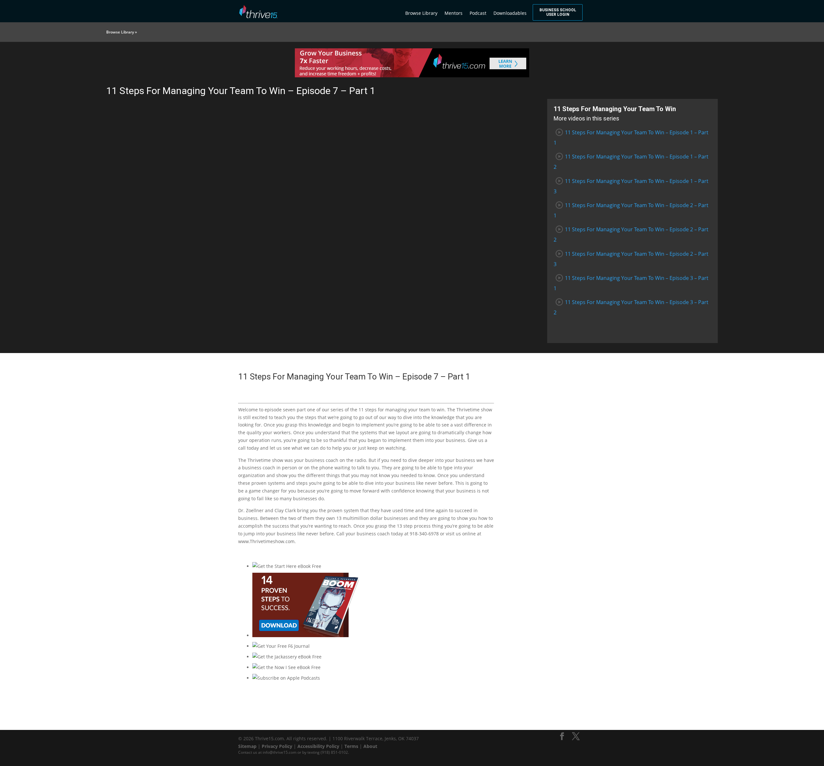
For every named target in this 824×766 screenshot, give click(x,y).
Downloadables (510, 13)
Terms (351, 746)
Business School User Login (557, 12)
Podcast (478, 13)
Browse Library (421, 13)
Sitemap (247, 746)
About (370, 746)
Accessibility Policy (318, 746)
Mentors (454, 13)
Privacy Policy (277, 746)
